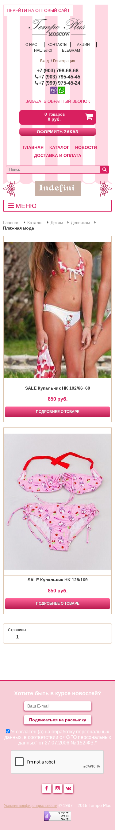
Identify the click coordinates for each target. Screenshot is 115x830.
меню (25, 205)
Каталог (59, 147)
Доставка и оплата (57, 155)
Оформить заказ (57, 131)
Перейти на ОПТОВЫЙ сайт (38, 10)
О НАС (31, 44)
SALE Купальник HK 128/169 (58, 579)
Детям (57, 222)
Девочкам (80, 222)
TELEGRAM (70, 50)
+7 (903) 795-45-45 (59, 76)
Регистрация (64, 61)
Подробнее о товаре (57, 412)
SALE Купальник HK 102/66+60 (57, 388)
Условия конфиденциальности (30, 806)
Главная (33, 147)
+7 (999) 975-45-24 (59, 83)
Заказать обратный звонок (57, 101)
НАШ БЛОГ (43, 50)
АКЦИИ (83, 44)
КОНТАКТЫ (57, 44)
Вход (44, 61)
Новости (86, 147)
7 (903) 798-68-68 (59, 70)
